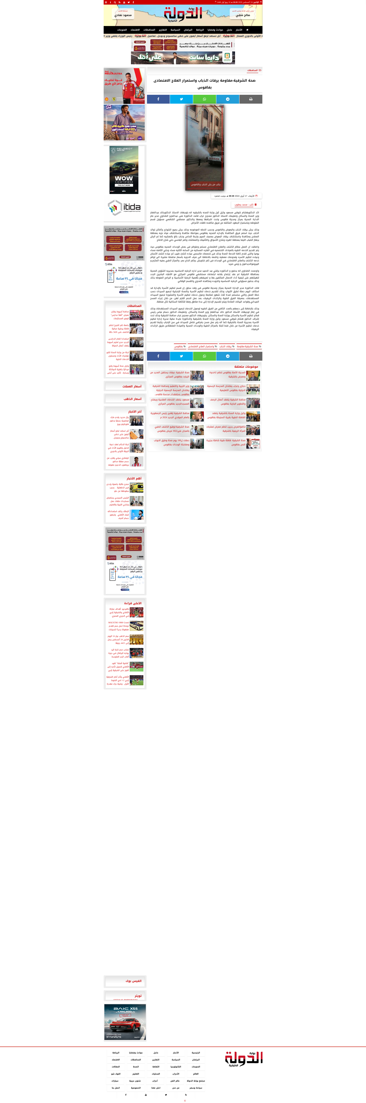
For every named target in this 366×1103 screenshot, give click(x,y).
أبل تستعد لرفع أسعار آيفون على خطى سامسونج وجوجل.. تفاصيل (225, 36)
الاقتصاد (135, 30)
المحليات (156, 1074)
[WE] (124, 122)
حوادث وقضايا (215, 30)
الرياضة (200, 30)
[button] (108, 1022)
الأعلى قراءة (133, 603)
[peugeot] (124, 170)
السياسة (175, 30)
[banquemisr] (183, 44)
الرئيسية (196, 1053)
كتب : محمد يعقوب (244, 204)
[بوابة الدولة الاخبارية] (125, 1022)
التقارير (163, 30)
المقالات (116, 1067)
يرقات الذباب (225, 346)
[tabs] (106, 2)
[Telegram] (227, 99)
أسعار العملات (132, 386)
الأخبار (239, 30)
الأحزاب (175, 1074)
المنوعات (122, 30)
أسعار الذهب (133, 399)
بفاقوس (178, 346)
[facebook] (133, 2)
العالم (196, 1074)
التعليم (136, 1074)
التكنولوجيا (176, 1067)
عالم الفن (175, 1081)
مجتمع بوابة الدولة (196, 1081)
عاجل (229, 30)
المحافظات (149, 30)
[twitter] (129, 2)
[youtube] (124, 2)
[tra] (124, 278)
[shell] (124, 86)
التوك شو (115, 1074)
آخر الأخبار (135, 411)
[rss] (119, 2)
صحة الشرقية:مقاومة (248, 346)
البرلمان (188, 30)
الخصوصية (136, 1088)
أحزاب (155, 1081)
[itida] (124, 208)
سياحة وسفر (196, 1088)
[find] (115, 2)
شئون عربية (135, 1081)
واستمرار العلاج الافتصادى (201, 346)
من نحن (175, 1088)
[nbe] (183, 58)
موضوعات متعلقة (246, 366)
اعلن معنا (155, 1088)
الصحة (136, 1067)
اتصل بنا (116, 1088)
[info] (110, 2)
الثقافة (155, 1067)
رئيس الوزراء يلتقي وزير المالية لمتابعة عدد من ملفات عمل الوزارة (136, 36)
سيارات (115, 1081)
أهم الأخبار (134, 478)
